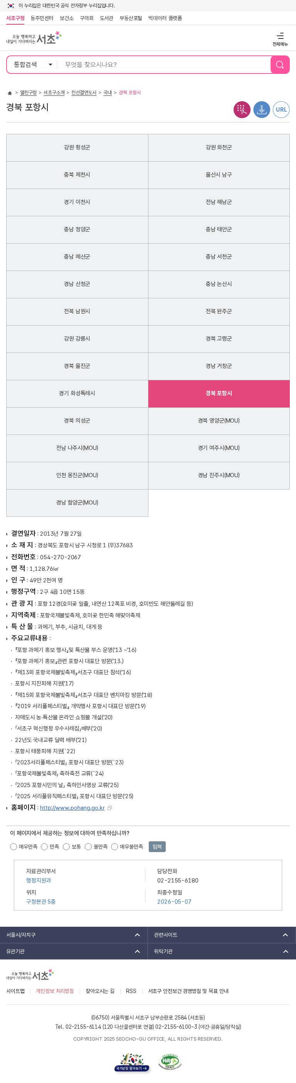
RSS (131, 991)
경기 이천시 (77, 202)
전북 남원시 (77, 311)
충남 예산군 (77, 256)
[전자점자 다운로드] (261, 109)
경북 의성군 (77, 420)
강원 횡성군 (77, 147)
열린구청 (28, 92)
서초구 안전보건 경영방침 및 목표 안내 (188, 991)
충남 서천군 (219, 256)
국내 (107, 92)
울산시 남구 (219, 174)
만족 (54, 847)
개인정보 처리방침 (55, 991)
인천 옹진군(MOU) (77, 475)
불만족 (101, 847)
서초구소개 (54, 92)
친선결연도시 (83, 92)
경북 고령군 (219, 338)
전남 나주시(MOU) (77, 448)
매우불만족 (131, 847)
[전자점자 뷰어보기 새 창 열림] (242, 109)
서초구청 (15, 18)
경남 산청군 (77, 284)
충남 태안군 (219, 229)
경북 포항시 (219, 393)
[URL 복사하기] (281, 109)
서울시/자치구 (17, 935)
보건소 (67, 18)
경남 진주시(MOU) (219, 475)
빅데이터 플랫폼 (165, 18)
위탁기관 (160, 951)
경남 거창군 (219, 366)
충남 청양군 (77, 229)
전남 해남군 (219, 202)
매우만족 (28, 847)
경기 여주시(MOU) (219, 448)
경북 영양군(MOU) (219, 420)
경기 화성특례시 (77, 393)
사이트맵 (15, 991)
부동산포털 (130, 18)
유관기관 (12, 951)
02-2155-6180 (177, 880)
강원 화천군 (219, 147)
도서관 (107, 18)
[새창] (170, 1062)
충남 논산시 (219, 284)
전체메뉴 (279, 36)
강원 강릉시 (77, 338)
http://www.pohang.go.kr (72, 807)
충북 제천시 (77, 174)
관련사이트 (162, 935)
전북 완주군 (219, 311)
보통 (76, 847)
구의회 (87, 18)
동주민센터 (40, 18)
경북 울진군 (77, 366)
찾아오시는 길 (100, 991)
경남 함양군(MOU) (77, 502)
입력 (157, 847)
